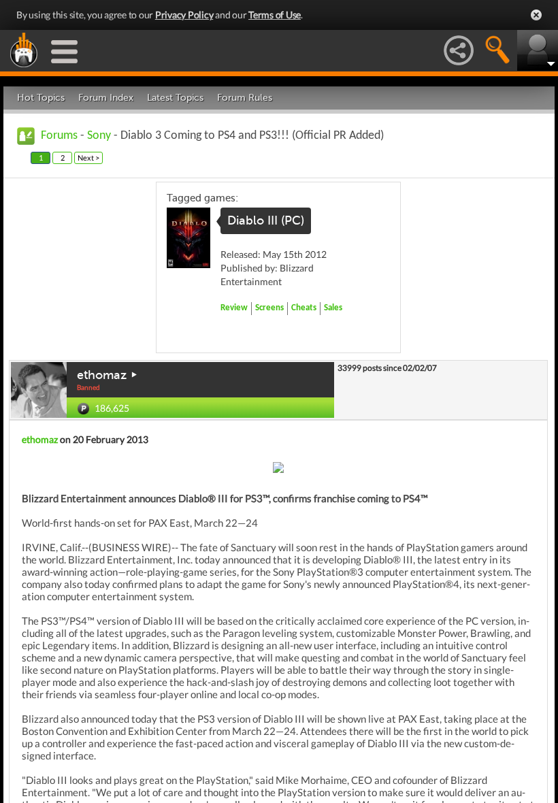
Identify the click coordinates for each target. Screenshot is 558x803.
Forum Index (105, 97)
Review (234, 308)
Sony (99, 135)
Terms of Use (274, 14)
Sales (333, 308)
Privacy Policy (184, 14)
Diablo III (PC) (265, 220)
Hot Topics (41, 97)
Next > (88, 157)
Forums (59, 135)
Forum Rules (244, 97)
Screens (269, 308)
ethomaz (102, 375)
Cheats (303, 308)
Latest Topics (175, 97)
